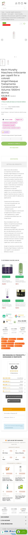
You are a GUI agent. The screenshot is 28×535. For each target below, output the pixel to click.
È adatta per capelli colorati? (10, 122)
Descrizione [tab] (14, 159)
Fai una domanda (14, 400)
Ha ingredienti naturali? (9, 125)
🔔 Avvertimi (5, 132)
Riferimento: (4, 107)
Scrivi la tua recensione (14, 396)
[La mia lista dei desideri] (19, 3)
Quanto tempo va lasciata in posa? (11, 127)
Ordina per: (6, 417)
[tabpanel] (14, 35)
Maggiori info (19, 119)
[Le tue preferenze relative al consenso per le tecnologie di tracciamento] (2, 532)
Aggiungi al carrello (14, 143)
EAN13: (3, 108)
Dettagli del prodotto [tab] (14, 164)
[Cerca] (24, 8)
